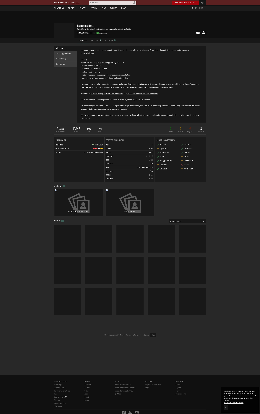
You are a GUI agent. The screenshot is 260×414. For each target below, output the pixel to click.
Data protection (60, 403)
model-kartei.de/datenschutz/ (233, 403)
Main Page (58, 385)
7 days (60, 130)
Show (153, 335)
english (178, 388)
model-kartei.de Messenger (125, 388)
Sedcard (83, 40)
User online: (60, 397)
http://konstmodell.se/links (93, 152)
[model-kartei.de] (67, 2)
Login (202, 3)
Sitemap (57, 400)
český (178, 391)
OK (226, 407)
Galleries (96, 40)
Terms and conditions (62, 391)
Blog (123, 8)
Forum (94, 8)
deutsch (178, 385)
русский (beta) (181, 394)
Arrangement (175, 221)
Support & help (60, 388)
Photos (72, 8)
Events (113, 8)
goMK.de (118, 394)
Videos (83, 8)
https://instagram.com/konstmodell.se (107, 93)
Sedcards (59, 8)
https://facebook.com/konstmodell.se (142, 93)
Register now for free (185, 3)
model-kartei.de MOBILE (124, 391)
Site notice (60, 64)
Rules (56, 394)
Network (110, 40)
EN (196, 8)
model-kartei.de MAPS (123, 385)
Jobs (103, 8)
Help (201, 8)
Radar (86, 400)
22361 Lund (98, 145)
